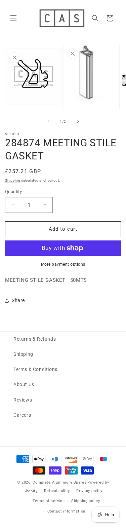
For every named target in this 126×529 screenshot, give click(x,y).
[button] (13, 18)
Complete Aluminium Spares (60, 482)
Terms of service (49, 501)
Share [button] (18, 300)
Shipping (12, 180)
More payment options (63, 264)
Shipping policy (85, 501)
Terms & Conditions (35, 369)
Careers (22, 415)
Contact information (66, 511)
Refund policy (57, 491)
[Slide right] (78, 121)
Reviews (22, 400)
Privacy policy (89, 491)
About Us (23, 384)
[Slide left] (48, 121)
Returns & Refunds (34, 339)
